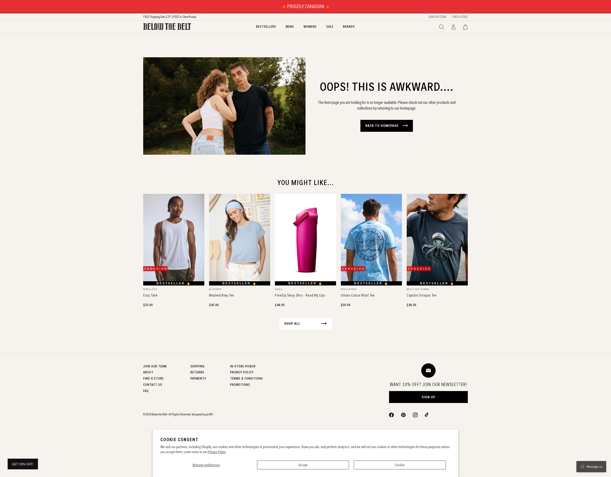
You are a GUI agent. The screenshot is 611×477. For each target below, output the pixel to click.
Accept (303, 464)
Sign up (428, 397)
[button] (441, 27)
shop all (292, 323)
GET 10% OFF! (23, 464)
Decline (400, 464)
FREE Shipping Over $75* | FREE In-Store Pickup (169, 17)
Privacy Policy (217, 451)
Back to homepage (382, 125)
